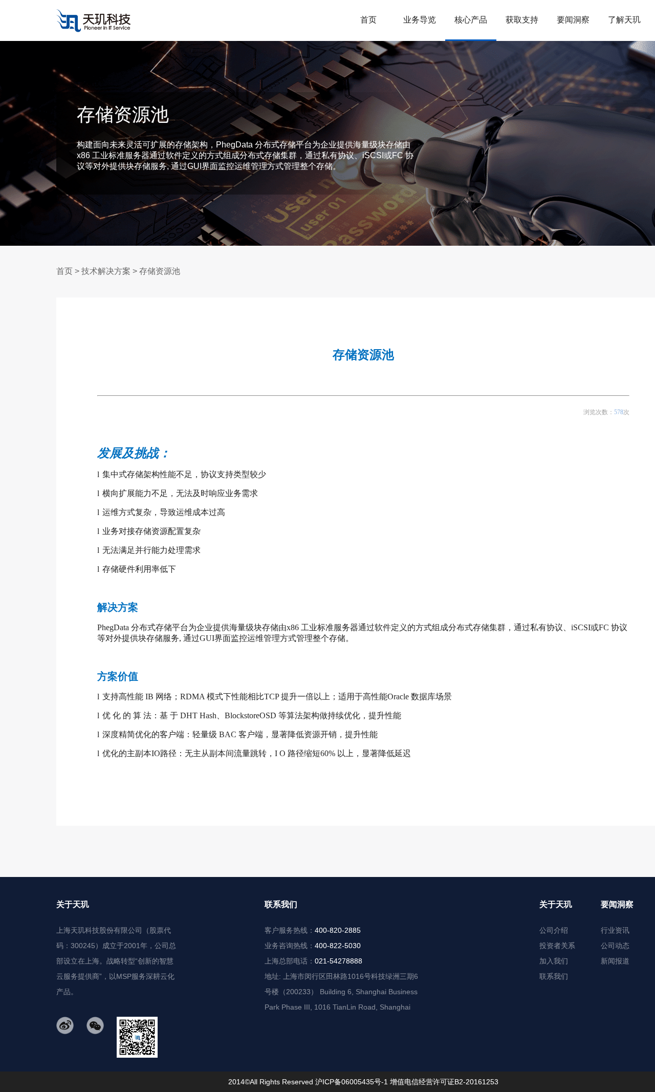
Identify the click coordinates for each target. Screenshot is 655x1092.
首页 (64, 271)
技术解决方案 (105, 271)
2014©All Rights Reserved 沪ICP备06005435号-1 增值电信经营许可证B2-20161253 (363, 1082)
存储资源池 (159, 271)
